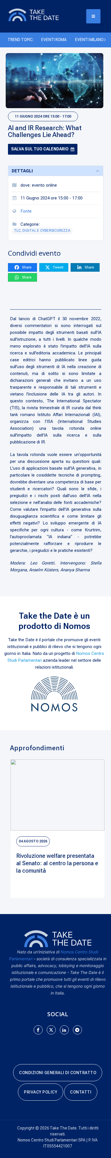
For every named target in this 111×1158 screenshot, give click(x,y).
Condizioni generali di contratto (57, 1072)
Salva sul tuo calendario (40, 149)
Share (26, 267)
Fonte (26, 211)
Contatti (80, 1092)
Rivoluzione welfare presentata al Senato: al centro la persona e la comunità (57, 863)
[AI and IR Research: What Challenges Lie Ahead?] (54, 80)
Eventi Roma (54, 39)
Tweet (57, 267)
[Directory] (40, 14)
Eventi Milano (89, 39)
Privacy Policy (40, 1092)
